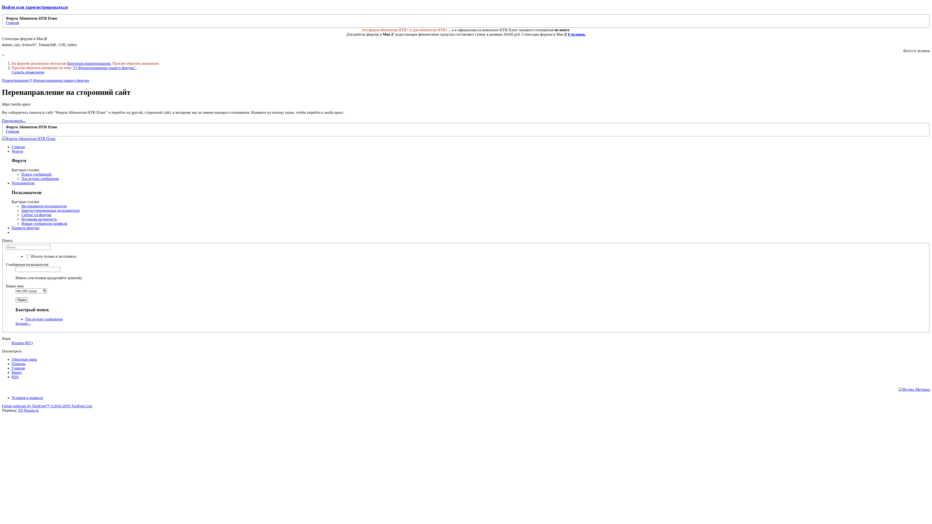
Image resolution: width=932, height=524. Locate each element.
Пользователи (23, 183)
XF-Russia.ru (28, 410)
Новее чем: (15, 286)
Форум (17, 151)
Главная (18, 147)
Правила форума (25, 228)
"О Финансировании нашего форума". (105, 68)
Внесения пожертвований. (89, 63)
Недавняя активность (39, 219)
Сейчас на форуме (36, 215)
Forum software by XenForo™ (47, 406)
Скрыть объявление (28, 72)
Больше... (23, 323)
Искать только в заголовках (53, 256)
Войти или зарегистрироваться (35, 7)
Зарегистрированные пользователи (50, 210)
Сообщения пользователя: (27, 264)
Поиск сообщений (36, 174)
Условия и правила (27, 398)
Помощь (18, 364)
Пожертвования (15, 80)
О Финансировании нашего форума (59, 80)
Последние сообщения (40, 179)
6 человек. (577, 34)
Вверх (17, 372)
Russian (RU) (22, 343)
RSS (15, 377)
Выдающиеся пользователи (44, 206)
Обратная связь (24, 359)
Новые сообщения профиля (44, 223)
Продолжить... (14, 121)
